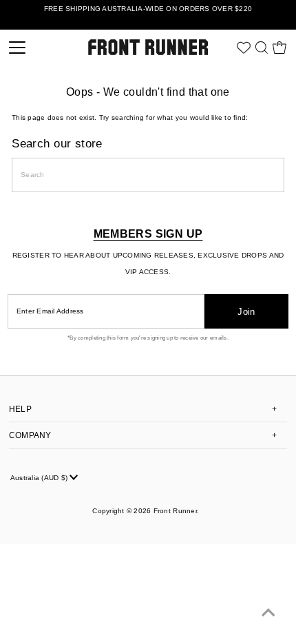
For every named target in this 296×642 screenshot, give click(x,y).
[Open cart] (279, 47)
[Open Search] (261, 47)
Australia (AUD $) (40, 478)
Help (20, 409)
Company (30, 435)
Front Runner (175, 511)
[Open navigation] (37, 47)
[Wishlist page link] (244, 47)
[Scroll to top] (268, 614)
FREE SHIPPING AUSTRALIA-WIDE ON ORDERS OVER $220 (148, 8)
